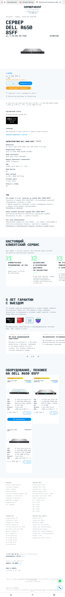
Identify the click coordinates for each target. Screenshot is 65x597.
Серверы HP (10, 516)
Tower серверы (11, 489)
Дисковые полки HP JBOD (14, 529)
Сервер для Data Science (41, 538)
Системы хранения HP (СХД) (15, 527)
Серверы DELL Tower (39, 489)
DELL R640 (35, 507)
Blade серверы (11, 491)
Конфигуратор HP (12, 518)
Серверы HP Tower (12, 522)
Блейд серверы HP (12, 524)
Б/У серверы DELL (38, 500)
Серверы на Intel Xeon (14, 496)
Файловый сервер (38, 522)
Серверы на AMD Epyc (13, 498)
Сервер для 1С (37, 518)
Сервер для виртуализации (41, 527)
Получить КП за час (25, 83)
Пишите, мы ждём (12, 563)
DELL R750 (35, 502)
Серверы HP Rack (12, 520)
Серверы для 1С (11, 502)
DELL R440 (35, 509)
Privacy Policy (41, 590)
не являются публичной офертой (27, 579)
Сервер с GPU (37, 535)
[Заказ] (11, 595)
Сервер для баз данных (40, 524)
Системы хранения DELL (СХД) (42, 493)
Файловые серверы (12, 500)
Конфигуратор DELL (39, 485)
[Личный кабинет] (32, 595)
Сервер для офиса (38, 520)
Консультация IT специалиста (18, 88)
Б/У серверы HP (11, 533)
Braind (16, 588)
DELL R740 (35, 504)
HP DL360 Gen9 (11, 544)
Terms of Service (53, 590)
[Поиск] (60, 2)
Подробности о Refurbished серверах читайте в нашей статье (30, 226)
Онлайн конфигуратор (13, 485)
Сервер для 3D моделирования (42, 533)
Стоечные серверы (12, 487)
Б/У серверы (10, 504)
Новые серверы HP (12, 531)
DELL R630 (35, 511)
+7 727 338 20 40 (32, 9)
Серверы (8, 482)
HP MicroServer (11, 535)
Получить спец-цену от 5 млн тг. (16, 79)
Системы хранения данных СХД (16, 493)
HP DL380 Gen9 (11, 542)
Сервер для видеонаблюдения (42, 531)
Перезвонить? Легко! (13, 556)
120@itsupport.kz (32, 11)
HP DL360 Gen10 (11, 540)
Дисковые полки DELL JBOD (41, 496)
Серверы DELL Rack (39, 487)
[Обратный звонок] (54, 595)
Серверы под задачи (39, 516)
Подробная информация (16, 134)
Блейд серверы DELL (39, 491)
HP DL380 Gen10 (11, 538)
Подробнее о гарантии (14, 208)
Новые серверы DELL (39, 498)
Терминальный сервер (39, 529)
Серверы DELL (37, 482)
